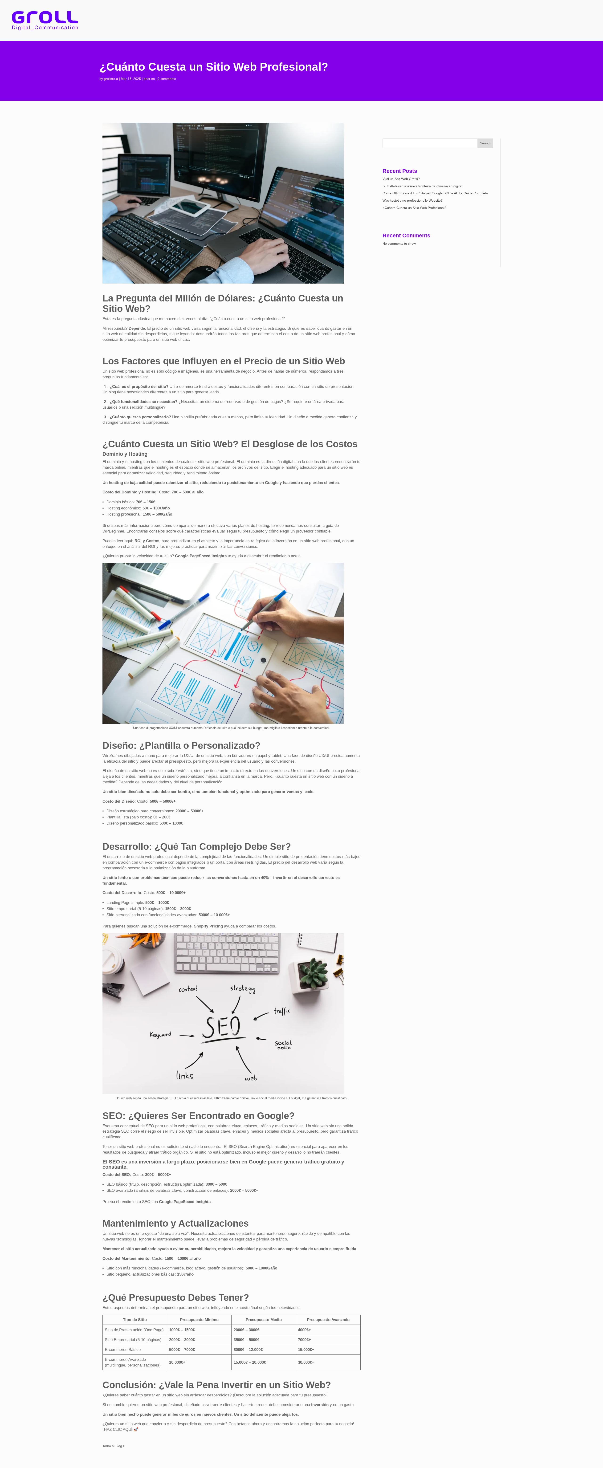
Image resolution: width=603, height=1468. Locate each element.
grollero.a (111, 79)
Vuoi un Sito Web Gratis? (401, 179)
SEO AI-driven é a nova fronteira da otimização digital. (423, 186)
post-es (149, 79)
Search (485, 143)
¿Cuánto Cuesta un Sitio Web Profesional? (414, 208)
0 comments (167, 79)
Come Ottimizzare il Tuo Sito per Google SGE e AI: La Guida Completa (435, 193)
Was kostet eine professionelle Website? (413, 200)
